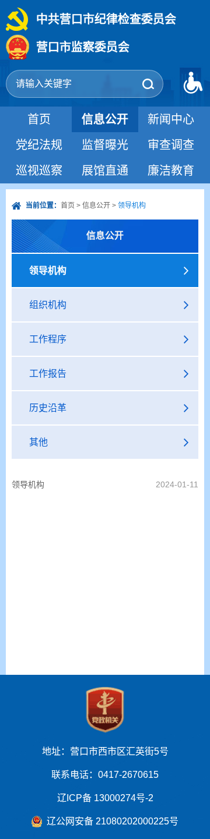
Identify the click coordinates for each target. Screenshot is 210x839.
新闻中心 (171, 119)
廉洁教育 (171, 170)
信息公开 (105, 119)
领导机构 (28, 484)
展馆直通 (105, 170)
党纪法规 (39, 145)
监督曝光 (105, 145)
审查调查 (171, 145)
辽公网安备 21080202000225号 (112, 821)
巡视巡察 (39, 170)
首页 (39, 119)
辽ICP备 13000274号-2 (105, 798)
